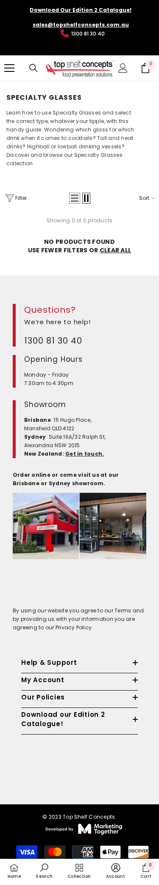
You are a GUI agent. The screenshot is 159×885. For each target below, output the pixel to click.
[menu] (9, 68)
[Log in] (123, 68)
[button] (74, 198)
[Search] (33, 68)
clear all (115, 250)
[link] (44, 871)
